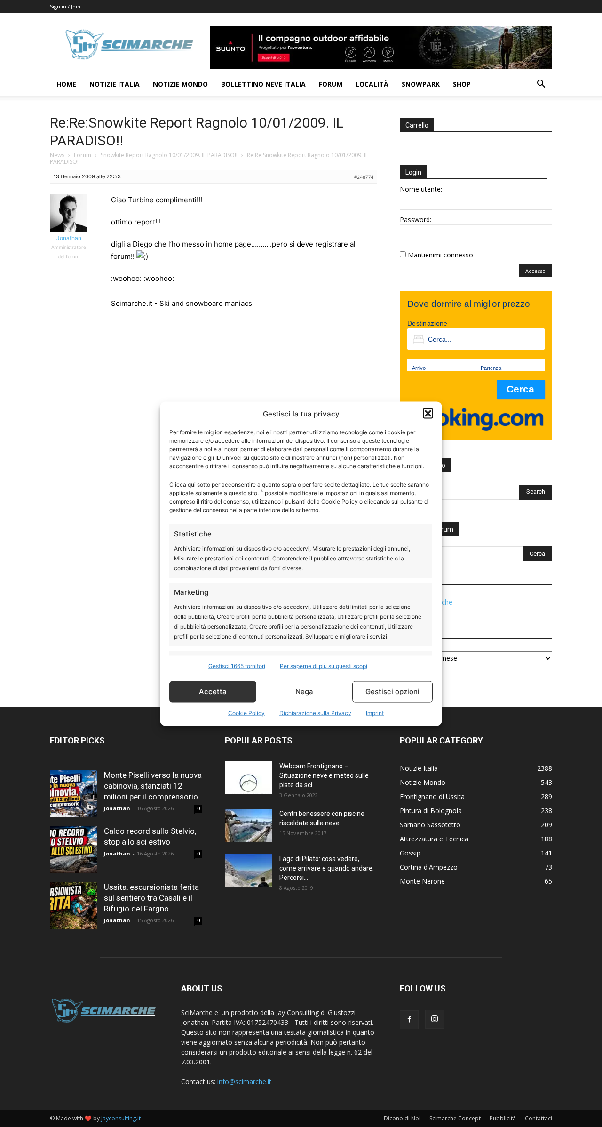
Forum (330, 84)
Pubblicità (503, 1118)
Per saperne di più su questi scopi (323, 665)
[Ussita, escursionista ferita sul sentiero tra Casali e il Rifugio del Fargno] (73, 905)
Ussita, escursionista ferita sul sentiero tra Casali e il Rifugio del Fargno (151, 897)
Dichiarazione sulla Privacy (315, 712)
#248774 (363, 177)
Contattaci (538, 1118)
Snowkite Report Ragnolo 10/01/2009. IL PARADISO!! (169, 155)
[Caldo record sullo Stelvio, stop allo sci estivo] (73, 849)
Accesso (535, 270)
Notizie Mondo (180, 84)
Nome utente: (421, 188)
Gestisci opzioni (392, 691)
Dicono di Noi (402, 1118)
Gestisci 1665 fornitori (236, 665)
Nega (304, 691)
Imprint (375, 712)
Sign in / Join (65, 6)
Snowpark (421, 84)
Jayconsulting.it (121, 1118)
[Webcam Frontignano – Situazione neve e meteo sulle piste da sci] (248, 777)
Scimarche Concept (455, 1118)
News (57, 155)
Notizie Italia (114, 84)
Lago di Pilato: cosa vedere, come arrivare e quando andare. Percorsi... (326, 868)
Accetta (213, 691)
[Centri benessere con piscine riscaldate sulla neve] (248, 825)
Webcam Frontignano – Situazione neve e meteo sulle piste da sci (324, 775)
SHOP (462, 84)
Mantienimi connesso (440, 254)
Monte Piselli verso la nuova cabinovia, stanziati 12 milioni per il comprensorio (153, 785)
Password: (415, 219)
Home (66, 84)
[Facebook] (409, 1019)
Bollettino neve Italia (263, 84)
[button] (428, 413)
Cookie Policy (246, 712)
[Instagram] (434, 1019)
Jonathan (117, 808)
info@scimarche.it (244, 1081)
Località (372, 84)
